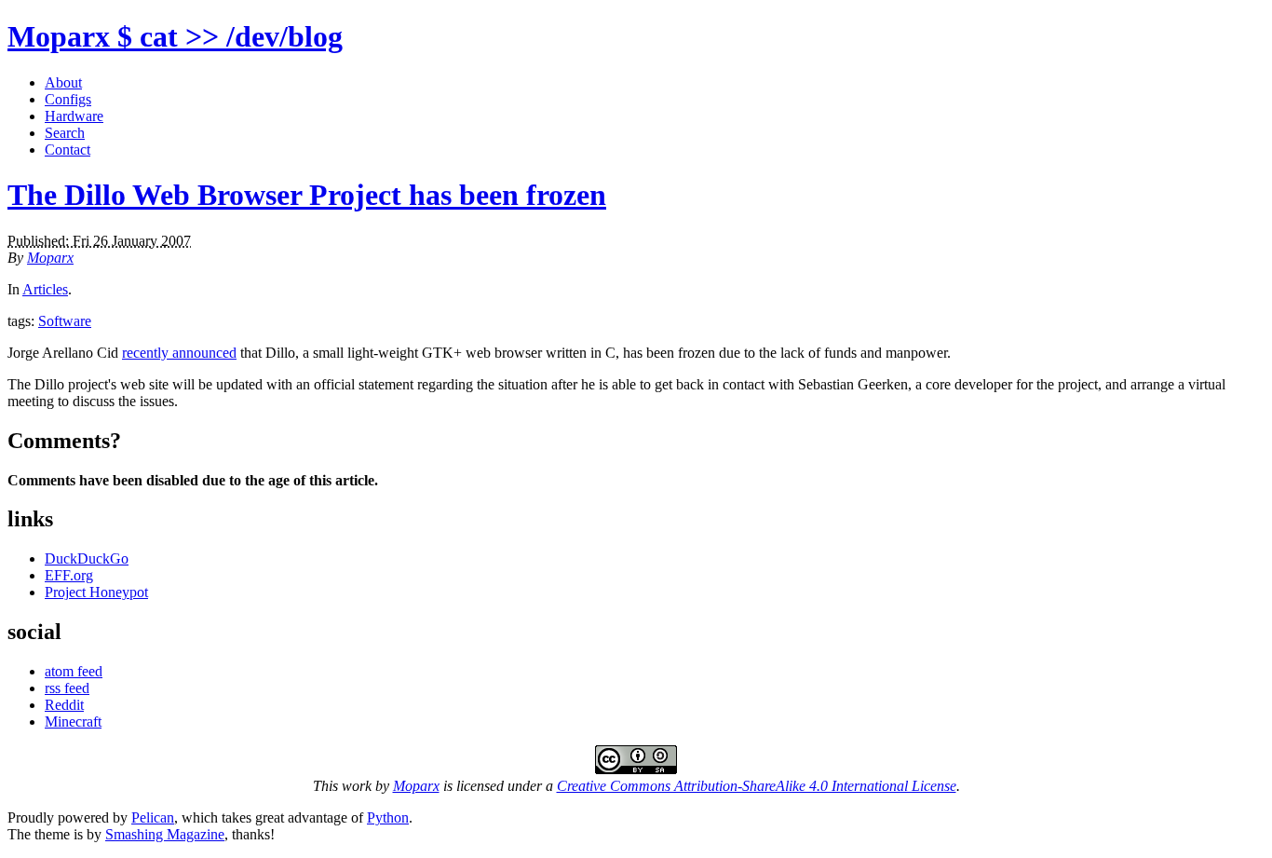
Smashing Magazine (164, 834)
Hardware (74, 116)
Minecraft (73, 721)
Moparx (175, 36)
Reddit (64, 705)
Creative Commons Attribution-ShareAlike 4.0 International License (756, 786)
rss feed (67, 688)
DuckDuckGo (87, 558)
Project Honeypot (96, 592)
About (63, 82)
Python (388, 817)
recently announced (179, 353)
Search (65, 133)
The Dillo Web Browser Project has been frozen (306, 194)
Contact (67, 149)
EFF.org (69, 575)
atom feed (73, 671)
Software (64, 321)
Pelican (152, 817)
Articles (45, 289)
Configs (68, 99)
